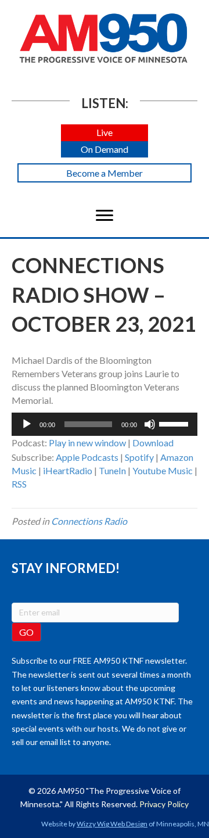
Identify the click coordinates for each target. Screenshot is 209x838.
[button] (104, 132)
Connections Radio (89, 521)
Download (153, 442)
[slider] (175, 423)
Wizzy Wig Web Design (112, 823)
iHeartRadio (67, 470)
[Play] (27, 424)
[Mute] (150, 424)
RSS (19, 483)
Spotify (139, 457)
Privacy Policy (164, 804)
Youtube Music (162, 470)
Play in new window (87, 442)
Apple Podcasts (87, 457)
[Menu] (104, 215)
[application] (104, 424)
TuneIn (112, 470)
